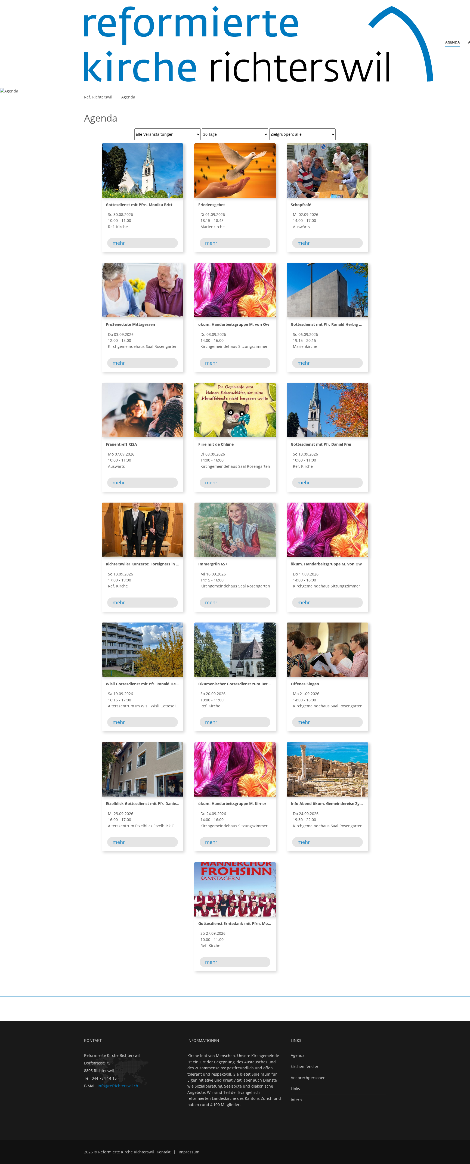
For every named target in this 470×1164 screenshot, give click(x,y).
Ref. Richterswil (98, 97)
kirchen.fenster (305, 1066)
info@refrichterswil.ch (118, 1085)
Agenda (128, 97)
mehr (119, 243)
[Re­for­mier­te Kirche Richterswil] (258, 44)
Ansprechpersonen (308, 1077)
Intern (296, 1099)
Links (295, 1088)
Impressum (189, 1151)
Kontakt (164, 1151)
